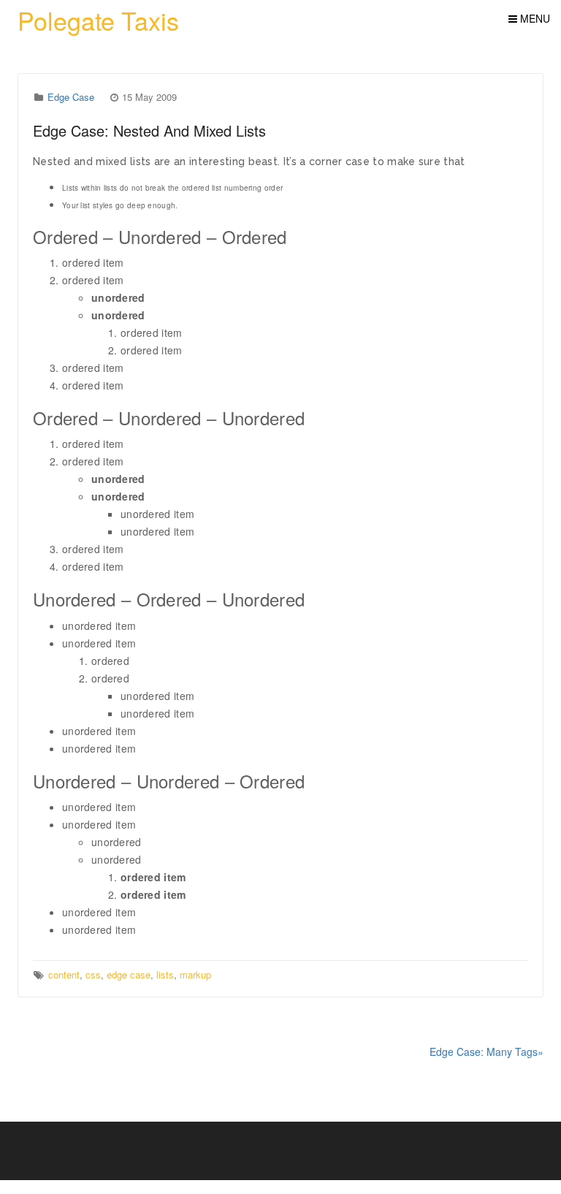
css (93, 974)
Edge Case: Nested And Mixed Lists (149, 131)
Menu (533, 18)
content (64, 974)
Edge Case (70, 97)
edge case (128, 974)
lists (165, 974)
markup (195, 974)
